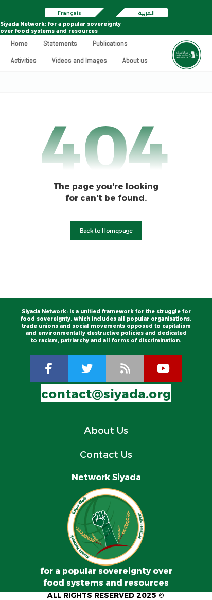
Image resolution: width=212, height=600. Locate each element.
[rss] (125, 368)
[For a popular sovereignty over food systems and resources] (186, 54)
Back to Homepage (106, 230)
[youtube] (163, 368)
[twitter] (87, 368)
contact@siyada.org (106, 393)
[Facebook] (49, 368)
